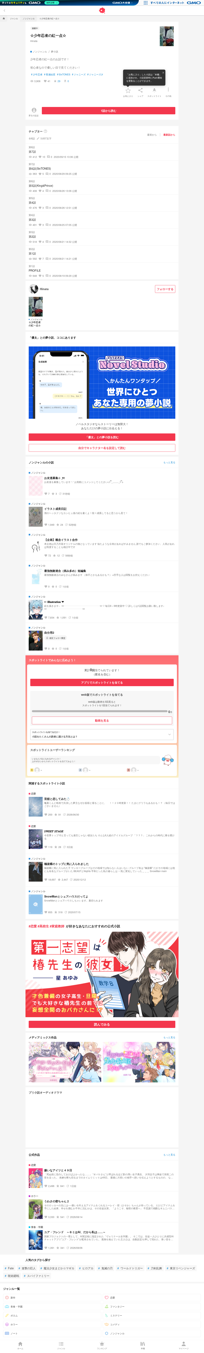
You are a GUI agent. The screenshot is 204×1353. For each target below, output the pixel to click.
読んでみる (102, 1024)
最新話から (169, 134)
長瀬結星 (49, 74)
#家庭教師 (57, 926)
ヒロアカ (86, 1268)
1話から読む (108, 111)
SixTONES (63, 74)
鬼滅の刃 (105, 1268)
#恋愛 (33, 926)
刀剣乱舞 (155, 1268)
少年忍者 (36, 74)
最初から (152, 134)
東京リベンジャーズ (181, 1268)
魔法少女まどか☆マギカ (57, 1268)
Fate (9, 1268)
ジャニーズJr (95, 74)
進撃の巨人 (27, 1268)
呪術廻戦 (12, 1276)
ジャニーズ (79, 74)
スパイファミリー (36, 1276)
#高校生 (43, 926)
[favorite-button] (128, 90)
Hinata (33, 41)
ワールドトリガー (130, 1268)
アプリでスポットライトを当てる (102, 682)
